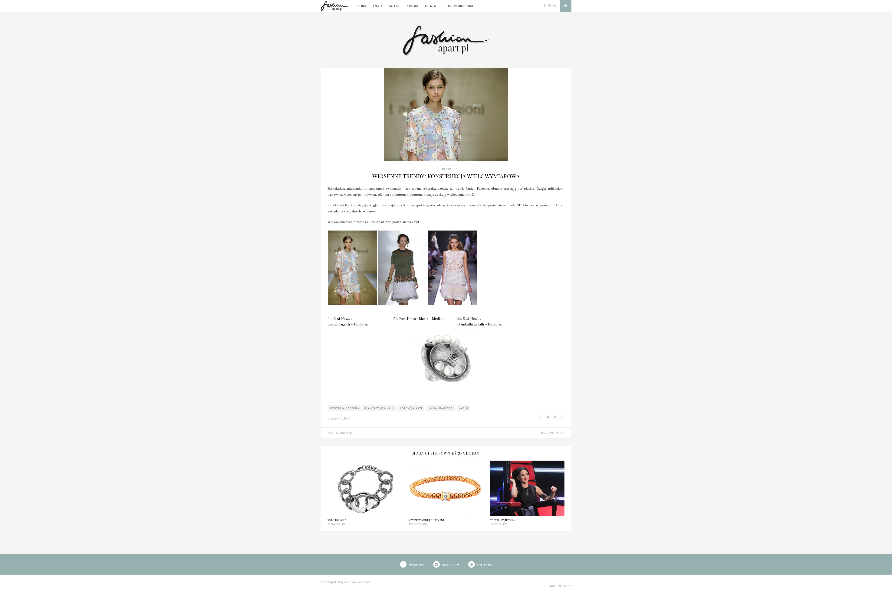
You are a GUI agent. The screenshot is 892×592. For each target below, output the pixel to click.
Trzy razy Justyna (502, 520)
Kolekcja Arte (411, 408)
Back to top (558, 585)
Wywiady (412, 6)
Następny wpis (552, 432)
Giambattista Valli (379, 408)
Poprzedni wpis (340, 432)
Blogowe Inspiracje (459, 6)
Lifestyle (431, 6)
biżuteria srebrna (344, 408)
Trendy (361, 6)
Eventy (378, 6)
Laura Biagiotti (441, 408)
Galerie (394, 6)
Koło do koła (337, 520)
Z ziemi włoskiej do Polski (426, 520)
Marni (463, 408)
